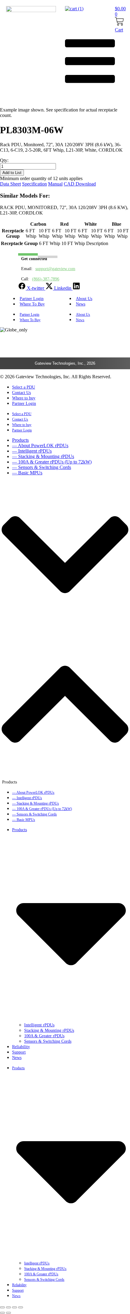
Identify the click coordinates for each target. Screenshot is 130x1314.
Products (20, 440)
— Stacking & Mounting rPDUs (43, 456)
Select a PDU (23, 387)
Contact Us (21, 392)
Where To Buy (32, 304)
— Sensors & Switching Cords (41, 467)
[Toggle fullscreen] (8, 1307)
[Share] (14, 1307)
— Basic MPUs (27, 472)
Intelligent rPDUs (39, 1025)
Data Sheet (10, 183)
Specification (34, 183)
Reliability (21, 1046)
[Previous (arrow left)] (2, 1313)
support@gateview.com (55, 268)
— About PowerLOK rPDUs (40, 445)
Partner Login (29, 314)
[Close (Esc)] (20, 1307)
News (80, 304)
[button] (65, 632)
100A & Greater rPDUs (44, 1036)
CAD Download (80, 183)
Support (19, 1052)
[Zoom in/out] (2, 1307)
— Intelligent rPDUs (32, 451)
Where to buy (23, 398)
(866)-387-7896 (45, 279)
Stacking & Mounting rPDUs (49, 1030)
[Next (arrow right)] (8, 1313)
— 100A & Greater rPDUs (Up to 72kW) (52, 461)
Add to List (11, 172)
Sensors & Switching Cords (47, 1041)
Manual (55, 183)
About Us (83, 314)
